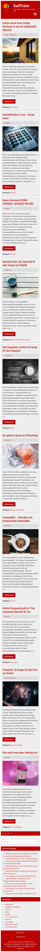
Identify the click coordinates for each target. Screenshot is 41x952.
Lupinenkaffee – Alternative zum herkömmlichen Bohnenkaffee (17, 519)
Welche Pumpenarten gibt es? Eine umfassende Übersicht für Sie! (19, 609)
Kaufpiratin (7, 270)
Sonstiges (14, 107)
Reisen (13, 193)
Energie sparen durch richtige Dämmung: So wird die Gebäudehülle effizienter (19, 26)
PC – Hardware (11, 917)
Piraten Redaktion (10, 35)
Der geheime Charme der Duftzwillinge (20, 435)
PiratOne (7, 123)
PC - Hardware (16, 827)
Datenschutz (20, 937)
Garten (8, 909)
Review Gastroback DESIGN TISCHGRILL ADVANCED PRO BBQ (18, 201)
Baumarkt (9, 904)
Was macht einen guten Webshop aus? (20, 752)
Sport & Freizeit (16, 745)
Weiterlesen (9, 101)
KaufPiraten (21, 5)
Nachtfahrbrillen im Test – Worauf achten (18, 116)
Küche (13, 254)
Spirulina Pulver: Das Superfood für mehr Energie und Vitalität (19, 263)
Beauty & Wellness (17, 340)
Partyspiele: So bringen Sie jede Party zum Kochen (20, 671)
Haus (13, 428)
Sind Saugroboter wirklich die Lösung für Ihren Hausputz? (20, 348)
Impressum (20, 932)
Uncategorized (11, 927)
